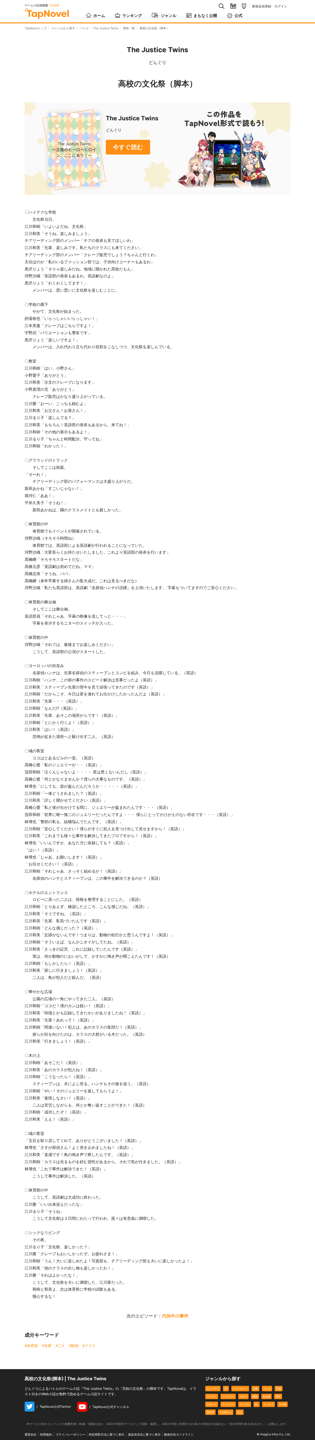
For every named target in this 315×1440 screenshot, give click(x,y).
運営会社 (30, 1434)
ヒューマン (213, 1388)
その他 (282, 1404)
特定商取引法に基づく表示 (106, 1434)
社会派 (266, 1396)
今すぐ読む (128, 147)
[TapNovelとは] (244, 6)
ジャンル (168, 15)
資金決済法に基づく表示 (144, 1434)
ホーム (99, 15)
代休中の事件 (175, 1315)
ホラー (243, 1396)
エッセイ (268, 1404)
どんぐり (157, 62)
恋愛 (255, 1388)
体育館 (32, 1345)
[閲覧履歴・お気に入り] (233, 6)
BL (256, 1404)
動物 (75, 1345)
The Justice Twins (105, 28)
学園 (278, 1388)
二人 (61, 1345)
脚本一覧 (129, 28)
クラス (90, 1345)
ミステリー (228, 1396)
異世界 (210, 1412)
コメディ (212, 1396)
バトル (84, 28)
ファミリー (228, 1404)
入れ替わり (226, 1412)
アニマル (245, 1404)
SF (225, 1388)
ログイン (280, 6)
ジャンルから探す (63, 28)
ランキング (132, 15)
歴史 (278, 1396)
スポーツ (212, 1404)
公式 (238, 15)
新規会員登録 (261, 6)
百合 (239, 1412)
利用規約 (46, 1434)
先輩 (47, 1345)
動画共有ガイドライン (179, 1434)
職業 (254, 1396)
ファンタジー (240, 1388)
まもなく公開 (205, 15)
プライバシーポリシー (70, 1434)
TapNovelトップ (36, 28)
